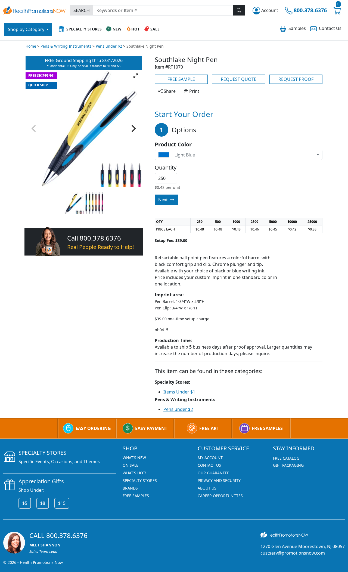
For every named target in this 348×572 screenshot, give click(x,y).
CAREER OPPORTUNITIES (220, 495)
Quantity (165, 167)
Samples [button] (297, 28)
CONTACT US (209, 465)
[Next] (133, 128)
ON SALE (130, 465)
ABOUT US (207, 488)
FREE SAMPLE (181, 79)
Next (163, 200)
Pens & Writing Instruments (66, 46)
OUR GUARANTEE (213, 472)
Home (31, 46)
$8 (42, 503)
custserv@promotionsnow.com (292, 553)
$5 (24, 503)
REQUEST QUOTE (238, 79)
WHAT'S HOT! (134, 472)
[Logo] (34, 10)
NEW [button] (117, 29)
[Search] (239, 10)
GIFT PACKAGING (288, 465)
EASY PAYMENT (151, 428)
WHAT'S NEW (134, 457)
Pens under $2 (109, 46)
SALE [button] (155, 29)
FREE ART (209, 428)
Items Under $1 (179, 392)
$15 (62, 503)
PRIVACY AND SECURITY (219, 480)
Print (193, 91)
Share (169, 91)
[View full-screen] (135, 75)
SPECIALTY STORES (140, 480)
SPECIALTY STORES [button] (84, 29)
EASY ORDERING (93, 428)
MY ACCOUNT (210, 457)
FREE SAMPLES (267, 428)
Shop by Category (26, 29)
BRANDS (130, 488)
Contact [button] (330, 28)
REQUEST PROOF (295, 79)
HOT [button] (135, 29)
